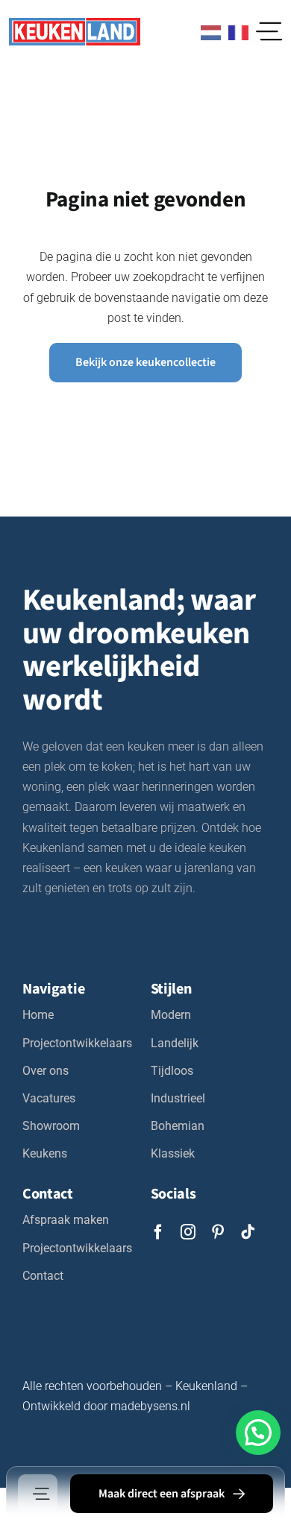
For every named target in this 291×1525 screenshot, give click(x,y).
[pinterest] (217, 1232)
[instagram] (188, 1232)
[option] (242, 32)
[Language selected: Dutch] (221, 31)
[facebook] (158, 1232)
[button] (258, 1432)
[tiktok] (247, 1232)
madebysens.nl (150, 1406)
